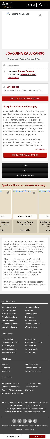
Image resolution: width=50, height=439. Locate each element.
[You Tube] (30, 422)
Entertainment (16, 90)
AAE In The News (31, 364)
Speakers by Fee (8, 346)
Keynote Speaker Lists (10, 342)
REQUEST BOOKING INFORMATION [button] (25, 99)
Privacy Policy (29, 430)
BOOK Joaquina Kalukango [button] (25, 155)
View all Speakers (32, 387)
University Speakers (32, 324)
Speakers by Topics (9, 352)
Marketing (29, 310)
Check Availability (25, 175)
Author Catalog (30, 339)
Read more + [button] (41, 149)
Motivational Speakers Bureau (13, 393)
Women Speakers (32, 327)
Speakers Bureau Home (10, 383)
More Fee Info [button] (13, 78)
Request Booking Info (33, 383)
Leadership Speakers (10, 324)
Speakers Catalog (31, 349)
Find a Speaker (7, 339)
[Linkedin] (25, 422)
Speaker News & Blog (33, 371)
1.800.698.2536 (12, 436)
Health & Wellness (8, 320)
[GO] (40, 5)
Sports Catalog (30, 352)
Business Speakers (9, 307)
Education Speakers (9, 317)
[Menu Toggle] (46, 5)
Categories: (12, 86)
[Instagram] (35, 422)
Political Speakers (32, 307)
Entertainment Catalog (33, 342)
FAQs (25, 170)
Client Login (29, 390)
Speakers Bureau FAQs (33, 368)
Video (25, 166)
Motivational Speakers (10, 327)
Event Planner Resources (11, 387)
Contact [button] (31, 5)
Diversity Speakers (9, 314)
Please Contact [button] (14, 65)
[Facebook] (14, 422)
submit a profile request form (16, 287)
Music (25, 90)
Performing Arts (35, 90)
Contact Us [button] (37, 436)
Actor (7, 90)
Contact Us (6, 371)
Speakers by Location (10, 349)
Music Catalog (30, 346)
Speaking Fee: (4, 71)
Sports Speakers (31, 314)
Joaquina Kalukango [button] (25, 53)
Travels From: (4, 65)
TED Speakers (30, 320)
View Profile (25, 230)
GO (40, 5)
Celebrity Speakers (9, 310)
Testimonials (6, 368)
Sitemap (19, 430)
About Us (5, 364)
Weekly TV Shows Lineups (12, 390)
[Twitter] (19, 422)
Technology (29, 317)
